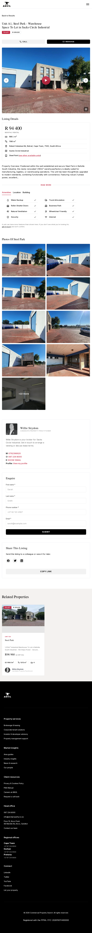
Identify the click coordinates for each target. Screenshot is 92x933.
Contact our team (10, 828)
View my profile (20, 463)
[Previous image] (6, 80)
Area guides (8, 754)
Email (8, 519)
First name (10, 485)
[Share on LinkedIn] (21, 560)
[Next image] (85, 80)
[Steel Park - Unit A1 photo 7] (24, 360)
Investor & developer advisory (16, 734)
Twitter (6, 877)
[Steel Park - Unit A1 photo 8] (68, 360)
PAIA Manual (8, 788)
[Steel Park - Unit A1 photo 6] (68, 327)
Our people (8, 768)
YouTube (7, 881)
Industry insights (10, 759)
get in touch (6, 227)
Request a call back (11, 797)
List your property (11, 890)
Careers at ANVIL (10, 792)
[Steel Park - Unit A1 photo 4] (68, 293)
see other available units (29, 155)
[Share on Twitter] (15, 560)
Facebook (8, 886)
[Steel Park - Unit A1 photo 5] (24, 327)
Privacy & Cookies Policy (14, 783)
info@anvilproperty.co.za (14, 817)
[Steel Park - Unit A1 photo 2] (68, 260)
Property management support (16, 739)
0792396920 (15, 453)
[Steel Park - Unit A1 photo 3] (24, 293)
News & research (10, 763)
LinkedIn (7, 872)
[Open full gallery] (86, 109)
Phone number (12, 507)
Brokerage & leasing (12, 725)
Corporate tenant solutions (14, 730)
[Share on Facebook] (8, 560)
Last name (10, 496)
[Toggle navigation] (87, 4)
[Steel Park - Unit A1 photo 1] (24, 260)
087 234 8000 (15, 457)
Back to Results (8, 16)
